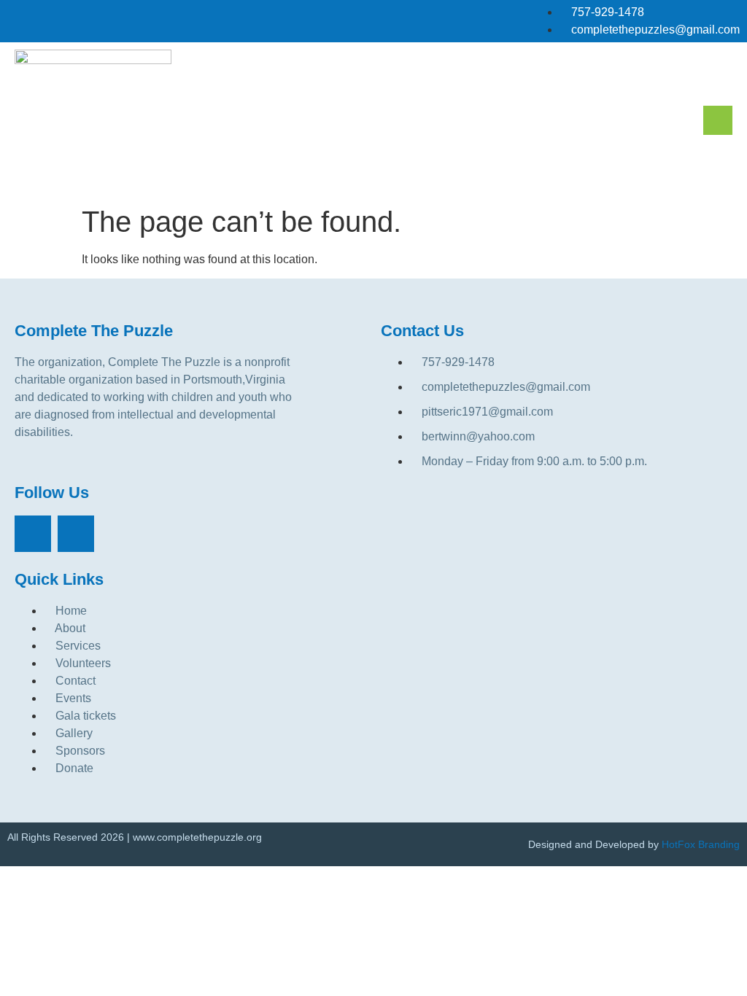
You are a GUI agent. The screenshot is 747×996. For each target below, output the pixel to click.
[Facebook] (33, 533)
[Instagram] (76, 533)
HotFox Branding (701, 844)
